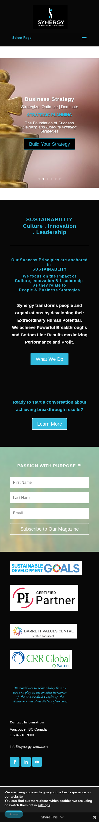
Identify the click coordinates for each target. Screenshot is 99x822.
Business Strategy (49, 99)
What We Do (49, 359)
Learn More (49, 424)
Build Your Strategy (49, 144)
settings (44, 805)
